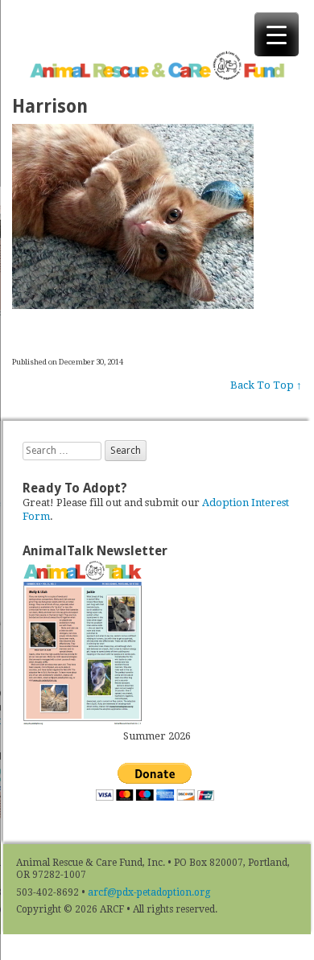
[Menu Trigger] (276, 34)
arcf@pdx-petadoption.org (149, 892)
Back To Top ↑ (266, 385)
